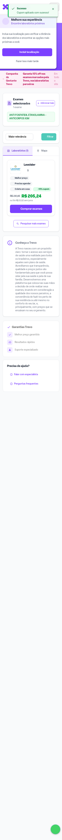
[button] (23, 137)
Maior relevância (17, 136)
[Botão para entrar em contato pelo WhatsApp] (55, 829)
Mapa (44, 150)
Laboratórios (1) (19, 150)
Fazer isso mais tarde (27, 61)
